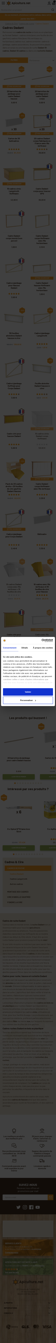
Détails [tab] (24, 648)
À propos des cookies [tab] (43, 648)
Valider (28, 692)
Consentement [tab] (9, 648)
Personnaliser (26, 700)
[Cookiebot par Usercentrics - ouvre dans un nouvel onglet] (41, 640)
